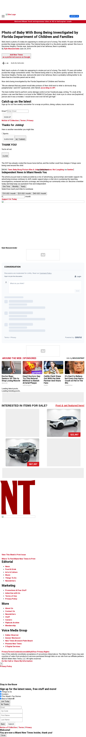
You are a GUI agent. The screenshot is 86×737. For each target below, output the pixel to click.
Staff (7, 617)
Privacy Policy (11, 599)
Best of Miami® (8, 699)
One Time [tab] (6, 186)
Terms (23, 120)
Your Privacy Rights (41, 652)
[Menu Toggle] (3, 16)
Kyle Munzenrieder (12, 49)
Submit (11, 724)
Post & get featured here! (70, 405)
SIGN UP (7, 117)
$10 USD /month (9, 193)
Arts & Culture (11, 572)
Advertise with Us (12, 593)
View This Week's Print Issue (14, 555)
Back (3, 724)
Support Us (74, 16)
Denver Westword (12, 638)
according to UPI (48, 88)
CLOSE (5, 156)
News (7, 566)
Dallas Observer (12, 635)
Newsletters (10, 581)
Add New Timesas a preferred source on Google (16, 56)
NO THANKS (20, 139)
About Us (9, 608)
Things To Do (10, 578)
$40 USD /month (39, 193)
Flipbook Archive (12, 623)
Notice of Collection (10, 120)
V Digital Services (12, 646)
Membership (10, 625)
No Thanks (5, 704)
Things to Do (7, 692)
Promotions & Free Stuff (15, 590)
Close (3, 735)
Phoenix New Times (13, 644)
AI (32, 652)
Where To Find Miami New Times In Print (18, 559)
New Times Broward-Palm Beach (19, 641)
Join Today (5, 701)
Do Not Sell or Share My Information (17, 661)
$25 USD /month (24, 193)
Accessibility (25, 652)
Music (7, 575)
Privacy (30, 120)
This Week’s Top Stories (11, 696)
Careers (8, 620)
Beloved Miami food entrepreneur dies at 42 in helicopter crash (43, 21)
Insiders (5, 694)
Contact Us (10, 611)
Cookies (16, 652)
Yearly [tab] (23, 186)
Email (4, 111)
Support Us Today (9, 199)
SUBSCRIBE (8, 139)
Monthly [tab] (15, 186)
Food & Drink (10, 569)
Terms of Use (11, 596)
